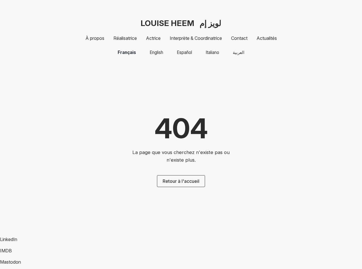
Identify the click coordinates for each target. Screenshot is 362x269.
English (156, 52)
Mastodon (10, 262)
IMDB (6, 250)
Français (127, 52)
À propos (94, 38)
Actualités (267, 38)
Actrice (153, 38)
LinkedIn (8, 239)
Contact (239, 38)
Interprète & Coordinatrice (196, 38)
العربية (238, 52)
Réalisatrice (125, 38)
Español (184, 52)
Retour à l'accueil (181, 181)
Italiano (212, 52)
